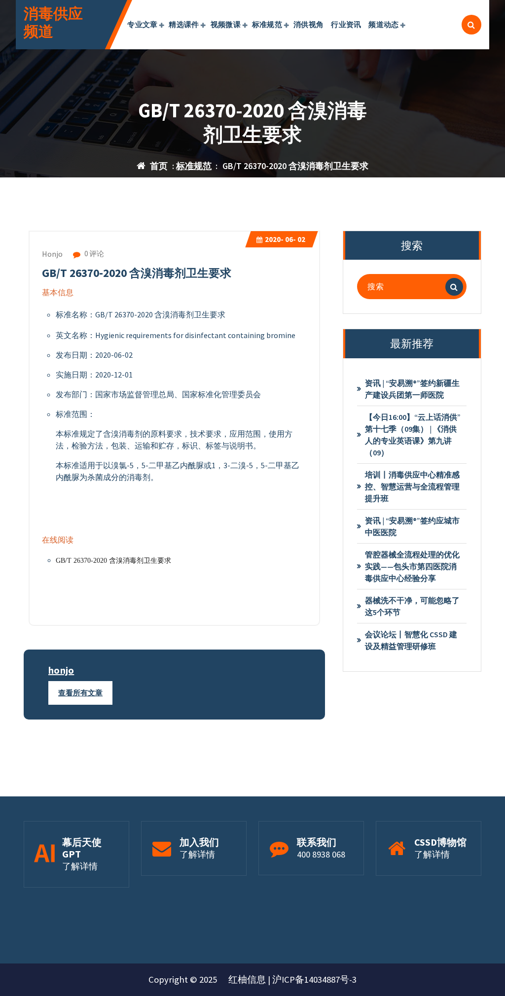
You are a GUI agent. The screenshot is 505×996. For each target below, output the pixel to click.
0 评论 (93, 253)
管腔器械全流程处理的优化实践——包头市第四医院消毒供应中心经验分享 (412, 566)
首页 (112, 24)
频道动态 (383, 24)
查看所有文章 (80, 692)
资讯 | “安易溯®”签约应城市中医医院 (412, 526)
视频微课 (226, 24)
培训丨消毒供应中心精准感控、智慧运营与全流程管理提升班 (412, 486)
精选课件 (184, 24)
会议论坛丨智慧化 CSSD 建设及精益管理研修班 (411, 640)
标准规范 (267, 24)
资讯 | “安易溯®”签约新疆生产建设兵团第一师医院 (412, 389)
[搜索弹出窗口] (471, 24)
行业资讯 (346, 24)
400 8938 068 (321, 854)
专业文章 (142, 24)
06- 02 (285, 239)
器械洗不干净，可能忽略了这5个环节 (412, 606)
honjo (61, 670)
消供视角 (308, 24)
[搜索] (454, 287)
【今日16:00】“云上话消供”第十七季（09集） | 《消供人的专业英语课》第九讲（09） (413, 434)
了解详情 (80, 866)
